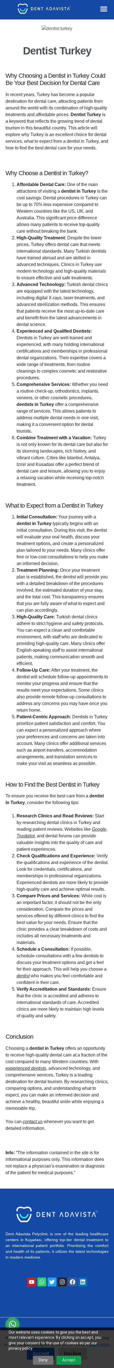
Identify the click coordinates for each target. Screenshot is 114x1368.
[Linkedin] (82, 1281)
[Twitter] (52, 1281)
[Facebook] (72, 1281)
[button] (104, 9)
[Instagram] (62, 1281)
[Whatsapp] (41, 1281)
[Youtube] (31, 1281)
